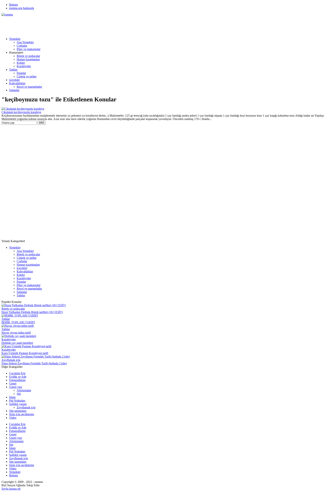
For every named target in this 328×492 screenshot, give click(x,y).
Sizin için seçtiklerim (21, 414)
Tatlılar (13, 69)
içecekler (14, 79)
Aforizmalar (24, 390)
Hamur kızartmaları (28, 59)
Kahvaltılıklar (17, 83)
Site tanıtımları (17, 410)
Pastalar (21, 73)
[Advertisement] (71, 24)
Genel (12, 383)
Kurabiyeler (24, 66)
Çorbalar (22, 45)
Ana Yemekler (25, 42)
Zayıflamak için (11, 360)
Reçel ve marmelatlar (29, 86)
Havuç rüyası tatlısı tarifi (16, 332)
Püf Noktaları (17, 400)
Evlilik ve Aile (17, 376)
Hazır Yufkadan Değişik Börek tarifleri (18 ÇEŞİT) (32, 312)
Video (12, 417)
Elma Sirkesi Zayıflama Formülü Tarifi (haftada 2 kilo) (34, 363)
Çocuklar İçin (17, 373)
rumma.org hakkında (21, 8)
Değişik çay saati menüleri (17, 342)
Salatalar (14, 90)
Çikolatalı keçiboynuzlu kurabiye (21, 112)
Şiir (19, 393)
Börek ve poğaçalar (28, 56)
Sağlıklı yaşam (18, 404)
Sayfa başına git (11, 488)
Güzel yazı (15, 387)
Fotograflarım (17, 380)
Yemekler (14, 38)
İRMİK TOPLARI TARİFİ (18, 322)
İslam (12, 397)
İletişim (13, 4)
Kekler (21, 62)
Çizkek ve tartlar (26, 76)
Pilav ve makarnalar (28, 49)
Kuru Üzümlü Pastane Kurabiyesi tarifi (25, 353)
